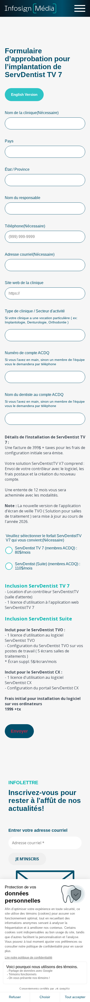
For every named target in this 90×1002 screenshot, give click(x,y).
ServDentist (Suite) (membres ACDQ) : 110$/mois (47, 566)
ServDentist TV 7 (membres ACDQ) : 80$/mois (46, 550)
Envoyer (19, 731)
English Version (24, 94)
